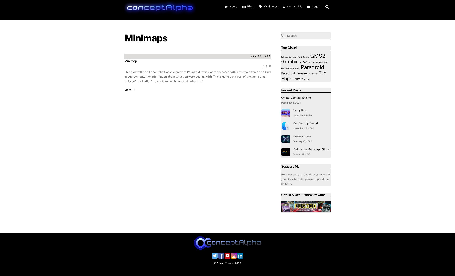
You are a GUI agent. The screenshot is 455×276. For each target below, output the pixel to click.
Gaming (306, 57)
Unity (296, 79)
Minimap (130, 61)
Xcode (306, 79)
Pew (309, 74)
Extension (292, 57)
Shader (315, 74)
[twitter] (215, 255)
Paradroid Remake (294, 73)
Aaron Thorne (225, 263)
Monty (284, 68)
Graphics (291, 61)
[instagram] (234, 255)
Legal (315, 6)
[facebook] (221, 255)
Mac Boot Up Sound (305, 123)
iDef (304, 62)
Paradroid (312, 67)
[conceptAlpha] (160, 13)
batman (284, 57)
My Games (270, 6)
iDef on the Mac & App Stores (312, 149)
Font (300, 57)
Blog (250, 6)
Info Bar (310, 62)
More (127, 89)
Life (316, 62)
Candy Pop (299, 110)
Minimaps (323, 62)
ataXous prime (302, 136)
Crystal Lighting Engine (296, 97)
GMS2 (317, 56)
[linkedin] (240, 255)
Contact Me (294, 6)
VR (302, 79)
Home (233, 6)
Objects (290, 68)
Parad (297, 68)
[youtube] (227, 255)
